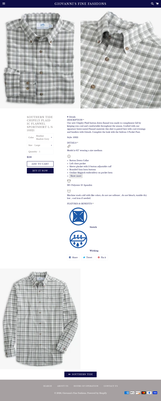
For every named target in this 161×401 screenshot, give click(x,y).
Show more (75, 176)
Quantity (32, 151)
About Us (62, 386)
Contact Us (111, 386)
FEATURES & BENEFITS (79, 203)
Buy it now (40, 171)
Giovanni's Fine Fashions (80, 4)
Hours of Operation (86, 386)
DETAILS (71, 143)
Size (30, 145)
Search (47, 386)
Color (31, 137)
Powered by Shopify (97, 393)
